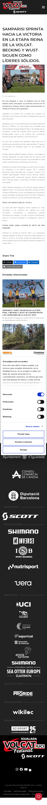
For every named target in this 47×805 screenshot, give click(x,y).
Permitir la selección (23, 442)
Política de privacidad (35, 791)
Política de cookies (20, 791)
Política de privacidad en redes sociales (16, 794)
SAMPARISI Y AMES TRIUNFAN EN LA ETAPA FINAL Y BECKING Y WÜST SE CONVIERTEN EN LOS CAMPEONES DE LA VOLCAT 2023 (22, 312)
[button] (43, 7)
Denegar (23, 450)
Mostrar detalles (33, 426)
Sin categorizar (10, 96)
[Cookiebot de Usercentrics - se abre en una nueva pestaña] (33, 353)
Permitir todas (24, 434)
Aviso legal (7, 791)
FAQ (33, 794)
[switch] (40, 402)
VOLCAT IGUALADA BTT (21, 785)
